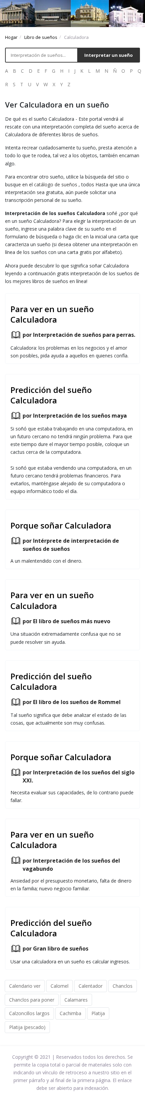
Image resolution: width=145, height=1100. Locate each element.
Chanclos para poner (31, 1000)
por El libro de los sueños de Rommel (72, 702)
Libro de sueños (40, 37)
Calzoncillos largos (29, 1013)
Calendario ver (24, 986)
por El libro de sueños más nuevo (66, 621)
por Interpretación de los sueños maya (75, 415)
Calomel (59, 986)
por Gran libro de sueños (55, 948)
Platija (98, 1013)
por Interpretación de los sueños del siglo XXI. (79, 776)
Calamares (76, 1000)
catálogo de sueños (55, 184)
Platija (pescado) (27, 1027)
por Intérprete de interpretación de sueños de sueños (71, 545)
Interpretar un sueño (108, 55)
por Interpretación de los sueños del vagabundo (71, 864)
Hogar (11, 37)
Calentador (91, 986)
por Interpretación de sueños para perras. (79, 334)
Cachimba (70, 1013)
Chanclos (123, 986)
